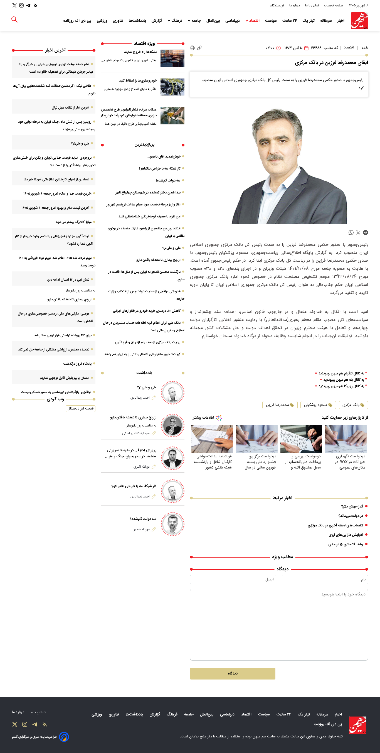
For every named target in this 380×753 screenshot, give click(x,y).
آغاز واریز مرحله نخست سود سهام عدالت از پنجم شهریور (144, 204)
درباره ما (295, 5)
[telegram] (365, 233)
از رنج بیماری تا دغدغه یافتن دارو (158, 260)
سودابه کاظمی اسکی (136, 433)
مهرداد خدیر (142, 529)
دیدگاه (233, 674)
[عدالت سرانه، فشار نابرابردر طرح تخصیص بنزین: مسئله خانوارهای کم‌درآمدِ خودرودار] (172, 116)
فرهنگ (176, 21)
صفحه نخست (333, 5)
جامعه (196, 21)
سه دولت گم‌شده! (168, 180)
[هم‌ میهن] (357, 725)
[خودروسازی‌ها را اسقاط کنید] (172, 87)
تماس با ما (312, 5)
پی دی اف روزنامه (77, 21)
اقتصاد (254, 21)
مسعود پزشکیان (315, 405)
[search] (14, 19)
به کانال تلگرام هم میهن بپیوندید (341, 374)
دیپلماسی (233, 21)
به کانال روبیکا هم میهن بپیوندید (341, 386)
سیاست (271, 21)
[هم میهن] (359, 20)
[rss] (35, 5)
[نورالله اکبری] (172, 458)
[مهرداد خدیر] (172, 524)
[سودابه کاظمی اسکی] (172, 425)
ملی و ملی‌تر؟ (171, 248)
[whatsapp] (351, 233)
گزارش (157, 21)
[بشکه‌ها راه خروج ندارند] (172, 58)
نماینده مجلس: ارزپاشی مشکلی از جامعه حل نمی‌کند (53, 349)
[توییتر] (14, 5)
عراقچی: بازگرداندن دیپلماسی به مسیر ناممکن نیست (56, 392)
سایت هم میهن (264, 737)
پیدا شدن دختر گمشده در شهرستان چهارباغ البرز (148, 192)
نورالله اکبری (142, 467)
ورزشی (102, 21)
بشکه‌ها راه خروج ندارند (140, 52)
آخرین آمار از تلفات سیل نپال (70, 108)
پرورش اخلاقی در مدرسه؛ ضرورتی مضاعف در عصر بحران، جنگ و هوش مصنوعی (130, 453)
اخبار (341, 21)
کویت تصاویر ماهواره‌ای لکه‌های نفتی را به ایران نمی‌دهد (142, 354)
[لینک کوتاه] (199, 48)
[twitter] (358, 233)
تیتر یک (309, 21)
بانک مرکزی (350, 405)
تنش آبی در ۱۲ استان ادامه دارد (68, 280)
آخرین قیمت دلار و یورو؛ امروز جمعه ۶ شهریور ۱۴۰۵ (55, 208)
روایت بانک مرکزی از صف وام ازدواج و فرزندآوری (147, 342)
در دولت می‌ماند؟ (351, 516)
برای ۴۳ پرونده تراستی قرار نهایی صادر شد (63, 335)
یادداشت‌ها (138, 21)
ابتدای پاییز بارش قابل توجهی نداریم (64, 378)
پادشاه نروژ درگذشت (77, 364)
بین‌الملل (213, 21)
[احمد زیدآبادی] (172, 392)
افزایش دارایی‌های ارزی (346, 535)
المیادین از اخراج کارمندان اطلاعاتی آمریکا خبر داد (56, 179)
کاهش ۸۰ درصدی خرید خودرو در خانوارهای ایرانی (147, 311)
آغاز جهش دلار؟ (352, 507)
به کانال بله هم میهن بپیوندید (344, 380)
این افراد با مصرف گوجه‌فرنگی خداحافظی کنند (150, 216)
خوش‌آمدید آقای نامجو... (164, 157)
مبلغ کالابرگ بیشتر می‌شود (74, 222)
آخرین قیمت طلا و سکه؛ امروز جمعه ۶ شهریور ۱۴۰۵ (57, 194)
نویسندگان (277, 5)
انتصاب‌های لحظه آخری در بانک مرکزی (335, 526)
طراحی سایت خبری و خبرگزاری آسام (34, 737)
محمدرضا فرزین (277, 405)
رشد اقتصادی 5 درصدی (345, 544)
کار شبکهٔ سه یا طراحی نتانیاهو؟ (160, 168)
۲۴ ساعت (290, 21)
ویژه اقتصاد (144, 44)
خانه (365, 48)
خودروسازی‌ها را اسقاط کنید (138, 81)
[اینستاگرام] (21, 5)
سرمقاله (326, 21)
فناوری (118, 21)
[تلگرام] (28, 5)
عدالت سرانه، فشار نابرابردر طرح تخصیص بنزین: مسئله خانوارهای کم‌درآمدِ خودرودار (129, 113)
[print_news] (192, 48)
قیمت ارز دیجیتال (80, 409)
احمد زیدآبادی (140, 398)
